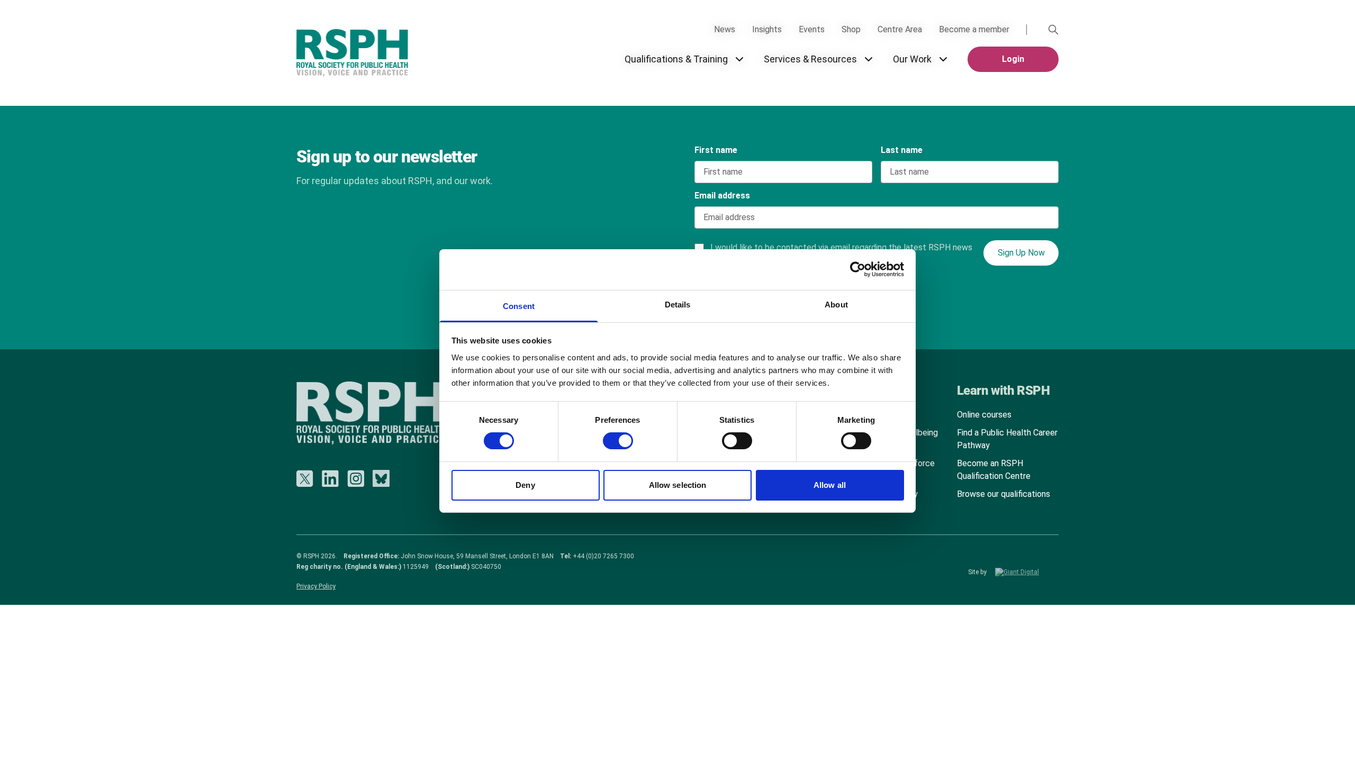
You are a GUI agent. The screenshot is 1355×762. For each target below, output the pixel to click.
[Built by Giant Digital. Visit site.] (1027, 572)
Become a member (974, 29)
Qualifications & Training (676, 59)
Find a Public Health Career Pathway (1007, 439)
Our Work (912, 59)
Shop (851, 29)
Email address (722, 195)
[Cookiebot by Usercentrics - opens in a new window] (857, 269)
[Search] (1053, 29)
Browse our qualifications (1003, 494)
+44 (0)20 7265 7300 (603, 556)
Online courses (984, 415)
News (724, 29)
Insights (767, 29)
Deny (525, 484)
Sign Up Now (1021, 253)
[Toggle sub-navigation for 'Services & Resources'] (868, 59)
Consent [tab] (519, 306)
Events (812, 29)
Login (1013, 59)
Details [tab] (678, 304)
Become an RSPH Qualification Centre (994, 469)
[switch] (607, 437)
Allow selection (678, 484)
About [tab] (836, 304)
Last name (902, 150)
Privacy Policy (316, 586)
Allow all (830, 484)
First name (715, 150)
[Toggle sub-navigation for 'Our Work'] (943, 59)
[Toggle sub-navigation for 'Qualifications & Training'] (739, 59)
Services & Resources (810, 59)
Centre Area (900, 29)
